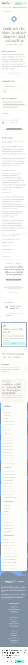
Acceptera (20, 661)
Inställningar (9, 661)
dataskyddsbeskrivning (8, 657)
